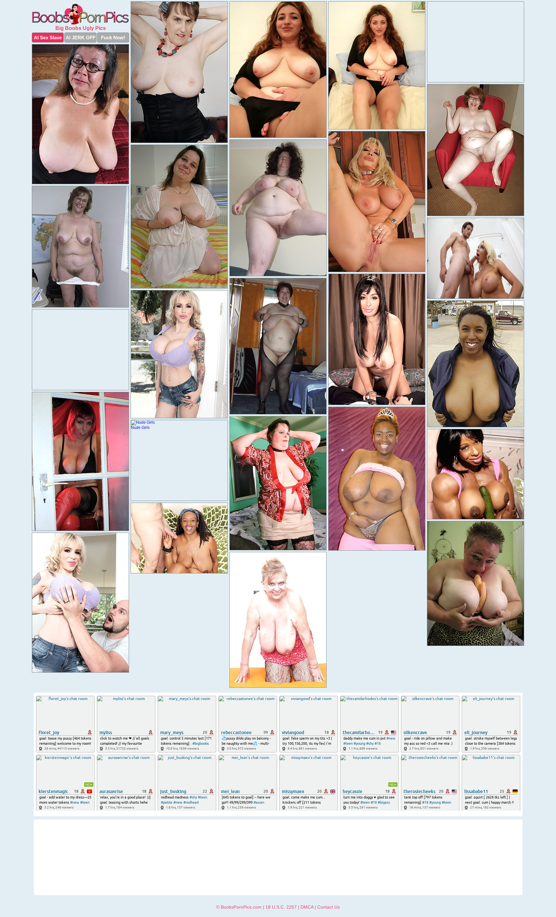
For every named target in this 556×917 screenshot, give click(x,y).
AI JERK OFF (81, 37)
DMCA (307, 907)
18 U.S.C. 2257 (281, 907)
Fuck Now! (113, 37)
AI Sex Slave (48, 37)
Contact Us (328, 907)
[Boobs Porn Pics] (80, 14)
